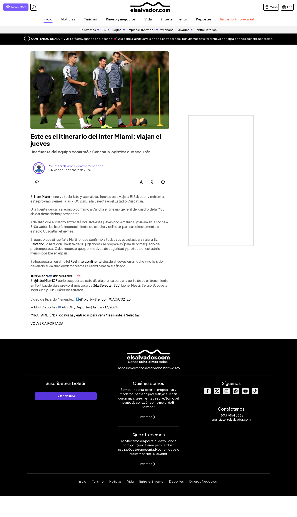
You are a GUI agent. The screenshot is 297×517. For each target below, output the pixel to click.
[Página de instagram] (226, 393)
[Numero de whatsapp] (235, 393)
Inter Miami (42, 196)
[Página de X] (216, 393)
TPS (103, 30)
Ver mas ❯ (148, 417)
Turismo (90, 19)
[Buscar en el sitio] (33, 7)
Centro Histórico (205, 30)
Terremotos (88, 30)
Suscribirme (66, 396)
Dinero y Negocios (203, 481)
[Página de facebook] (207, 393)
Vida (148, 19)
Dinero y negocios (121, 19)
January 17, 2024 (105, 307)
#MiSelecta (39, 276)
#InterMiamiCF (64, 276)
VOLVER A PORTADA (46, 323)
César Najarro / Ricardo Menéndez (78, 166)
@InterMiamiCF (45, 280)
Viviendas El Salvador (174, 30)
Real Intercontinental (86, 261)
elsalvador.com (170, 38)
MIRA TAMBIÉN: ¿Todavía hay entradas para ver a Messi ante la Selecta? (85, 315)
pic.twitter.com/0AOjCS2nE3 (107, 299)
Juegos (116, 30)
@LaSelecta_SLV (106, 285)
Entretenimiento (173, 19)
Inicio (48, 19)
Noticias (68, 19)
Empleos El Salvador (140, 30)
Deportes (204, 19)
